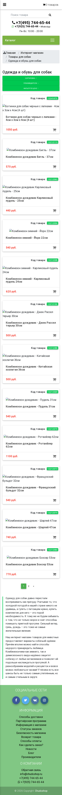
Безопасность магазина (31, 733)
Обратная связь (31, 770)
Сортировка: (30, 78)
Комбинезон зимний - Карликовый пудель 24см (28, 280)
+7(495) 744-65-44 (31, 778)
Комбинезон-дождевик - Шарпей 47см (31, 527)
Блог (31, 753)
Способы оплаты (31, 741)
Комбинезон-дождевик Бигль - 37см (29, 156)
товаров (52, 4)
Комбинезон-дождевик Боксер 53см (29, 564)
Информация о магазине (31, 725)
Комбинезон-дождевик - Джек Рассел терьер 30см (31, 324)
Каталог (10, 40)
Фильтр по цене (30, 88)
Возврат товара (31, 737)
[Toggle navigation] (52, 40)
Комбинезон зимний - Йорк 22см (27, 237)
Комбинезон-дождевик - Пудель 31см (30, 406)
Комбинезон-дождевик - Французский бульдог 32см (31, 489)
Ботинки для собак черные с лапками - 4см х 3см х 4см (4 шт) (31, 118)
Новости (31, 749)
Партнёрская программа (31, 721)
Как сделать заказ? (31, 745)
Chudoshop (41, 790)
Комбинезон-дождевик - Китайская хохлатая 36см (29, 368)
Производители (30, 83)
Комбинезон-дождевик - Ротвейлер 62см (29, 445)
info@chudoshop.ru (31, 774)
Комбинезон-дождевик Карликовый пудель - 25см (29, 199)
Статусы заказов (31, 729)
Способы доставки (31, 717)
